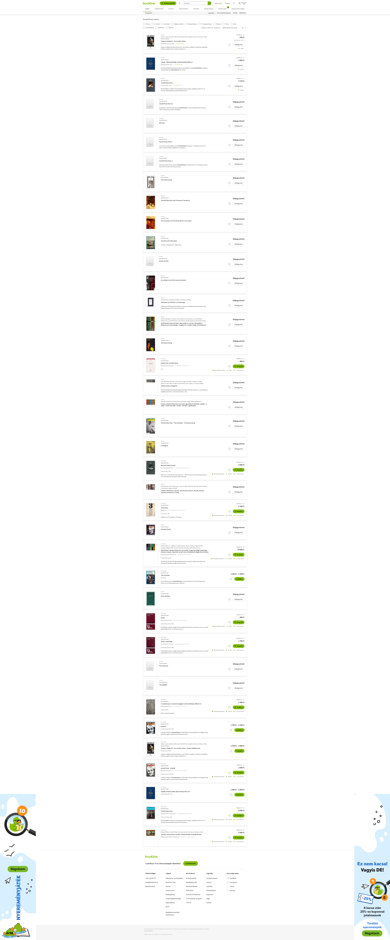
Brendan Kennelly (183, 548)
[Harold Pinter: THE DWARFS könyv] (149, 684)
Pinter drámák (165, 596)
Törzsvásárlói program (224, 13)
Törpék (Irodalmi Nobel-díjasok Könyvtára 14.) (175, 791)
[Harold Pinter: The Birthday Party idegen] (150, 85)
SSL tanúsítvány (148, 931)
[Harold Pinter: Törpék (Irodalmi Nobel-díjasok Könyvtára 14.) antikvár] (150, 793)
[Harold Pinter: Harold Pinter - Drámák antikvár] (150, 770)
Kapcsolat (209, 894)
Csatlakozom (190, 863)
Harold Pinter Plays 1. (166, 142)
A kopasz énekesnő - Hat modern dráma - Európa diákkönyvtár (180, 748)
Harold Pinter (184, 37)
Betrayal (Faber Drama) (168, 465)
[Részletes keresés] (179, 3)
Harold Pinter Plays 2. (166, 161)
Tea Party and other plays (169, 241)
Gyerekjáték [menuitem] (223, 8)
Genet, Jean (164, 37)
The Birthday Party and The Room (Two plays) (175, 200)
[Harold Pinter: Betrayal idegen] (149, 122)
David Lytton (164, 546)
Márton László (199, 832)
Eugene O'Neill (186, 381)
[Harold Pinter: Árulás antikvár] (150, 621)
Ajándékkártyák (191, 882)
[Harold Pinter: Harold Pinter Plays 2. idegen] (149, 160)
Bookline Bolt (150, 886)
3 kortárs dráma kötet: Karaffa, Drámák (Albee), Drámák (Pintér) (181, 834)
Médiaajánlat (170, 894)
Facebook (233, 878)
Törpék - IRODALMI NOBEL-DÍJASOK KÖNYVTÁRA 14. (177, 62)
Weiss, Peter (203, 37)
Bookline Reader (192, 886)
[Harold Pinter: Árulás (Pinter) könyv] (149, 261)
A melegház (164, 446)
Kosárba (240, 366)
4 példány (239, 730)
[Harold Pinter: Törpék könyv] (150, 64)
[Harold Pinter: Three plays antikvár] (150, 509)
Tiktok (232, 886)
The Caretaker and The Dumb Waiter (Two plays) (176, 221)
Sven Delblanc (198, 319)
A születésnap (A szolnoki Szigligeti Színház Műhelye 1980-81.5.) (181, 704)
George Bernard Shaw (167, 381)
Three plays (164, 508)
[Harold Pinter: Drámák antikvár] (150, 728)
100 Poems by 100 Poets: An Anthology (173, 302)
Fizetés (208, 882)
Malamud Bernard (196, 401)
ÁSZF (167, 907)
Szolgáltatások (211, 878)
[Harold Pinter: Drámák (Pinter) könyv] (150, 530)
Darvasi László (182, 832)
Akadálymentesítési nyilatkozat (173, 913)
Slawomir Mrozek (174, 37)
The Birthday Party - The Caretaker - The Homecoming (178, 423)
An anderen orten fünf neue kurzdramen (173, 280)
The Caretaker (165, 575)
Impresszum (170, 890)
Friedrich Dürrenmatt (178, 383)
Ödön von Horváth (166, 383)
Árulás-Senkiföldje (167, 641)
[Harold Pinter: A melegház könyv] (150, 447)
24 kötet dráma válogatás (169, 386)
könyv (162, 35)
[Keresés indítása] (209, 3)
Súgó (208, 899)
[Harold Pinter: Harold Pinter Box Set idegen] (149, 103)
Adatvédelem (170, 903)
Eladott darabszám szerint (230, 27)
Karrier (168, 886)
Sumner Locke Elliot (178, 319)
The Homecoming (166, 180)
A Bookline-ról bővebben (174, 878)
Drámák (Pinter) (166, 529)
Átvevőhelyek (211, 890)
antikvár (163, 359)
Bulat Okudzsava (195, 548)
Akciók (235, 13)
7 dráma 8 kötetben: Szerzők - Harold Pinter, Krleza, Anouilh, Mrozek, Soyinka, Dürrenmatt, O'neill (182, 491)
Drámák (163, 726)
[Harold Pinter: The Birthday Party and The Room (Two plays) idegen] (150, 202)
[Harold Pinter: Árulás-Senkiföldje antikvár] (150, 645)
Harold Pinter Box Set (166, 104)
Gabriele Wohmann (166, 401)
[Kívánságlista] (234, 3)
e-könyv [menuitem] (171, 9)
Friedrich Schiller (197, 381)
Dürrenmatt (164, 488)
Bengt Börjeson (190, 321)
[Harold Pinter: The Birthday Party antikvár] (150, 813)
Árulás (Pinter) (163, 261)
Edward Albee (165, 39)
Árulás (163, 618)
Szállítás (209, 886)
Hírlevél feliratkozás (193, 894)
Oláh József (174, 548)
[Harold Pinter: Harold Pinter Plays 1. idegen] (149, 141)
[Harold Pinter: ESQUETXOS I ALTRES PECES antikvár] (150, 365)
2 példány (239, 795)
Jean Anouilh (183, 486)
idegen (163, 78)
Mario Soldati (190, 546)
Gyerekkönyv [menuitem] (159, 9)
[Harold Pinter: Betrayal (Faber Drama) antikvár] (150, 467)
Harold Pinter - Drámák (168, 768)
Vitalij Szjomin (198, 546)
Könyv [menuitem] (147, 9)
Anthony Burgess (166, 319)
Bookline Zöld (171, 882)
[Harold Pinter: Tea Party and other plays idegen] (150, 242)
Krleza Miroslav (174, 486)
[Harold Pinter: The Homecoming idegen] (150, 181)
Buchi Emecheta (201, 321)
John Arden (178, 381)
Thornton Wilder (198, 383)
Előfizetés (243, 13)
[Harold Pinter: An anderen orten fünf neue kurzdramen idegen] (150, 283)
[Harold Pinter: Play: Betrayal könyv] (149, 665)
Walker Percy (165, 321)
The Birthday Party (167, 83)
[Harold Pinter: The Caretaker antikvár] (150, 577)
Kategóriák (148, 13)
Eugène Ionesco (193, 37)
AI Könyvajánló (169, 3)
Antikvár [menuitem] (196, 9)
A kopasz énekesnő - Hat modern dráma (173, 41)
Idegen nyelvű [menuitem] (208, 9)
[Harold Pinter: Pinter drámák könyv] (150, 599)
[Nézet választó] (242, 28)
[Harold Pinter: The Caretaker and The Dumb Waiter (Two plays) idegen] (150, 222)
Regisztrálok (218, 3)
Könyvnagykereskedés (173, 899)
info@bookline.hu (151, 882)
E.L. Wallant (172, 546)
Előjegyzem (239, 45)
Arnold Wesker (180, 546)
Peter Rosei (181, 321)
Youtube (232, 890)
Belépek (227, 3)
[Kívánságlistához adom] (229, 44)
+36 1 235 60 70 (150, 878)
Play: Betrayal (163, 666)
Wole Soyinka (203, 486)
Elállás (208, 903)
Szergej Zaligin (165, 548)
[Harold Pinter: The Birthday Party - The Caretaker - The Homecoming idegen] (150, 426)
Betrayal (162, 123)
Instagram (233, 882)
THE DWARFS (163, 685)
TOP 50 (188, 903)
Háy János (191, 832)
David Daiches (188, 319)
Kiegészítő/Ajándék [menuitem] (238, 9)
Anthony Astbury (186, 300)
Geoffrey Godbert (174, 300)
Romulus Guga (185, 401)
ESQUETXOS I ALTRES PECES (169, 363)
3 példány (239, 579)
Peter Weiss (189, 383)
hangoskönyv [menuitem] (183, 9)
